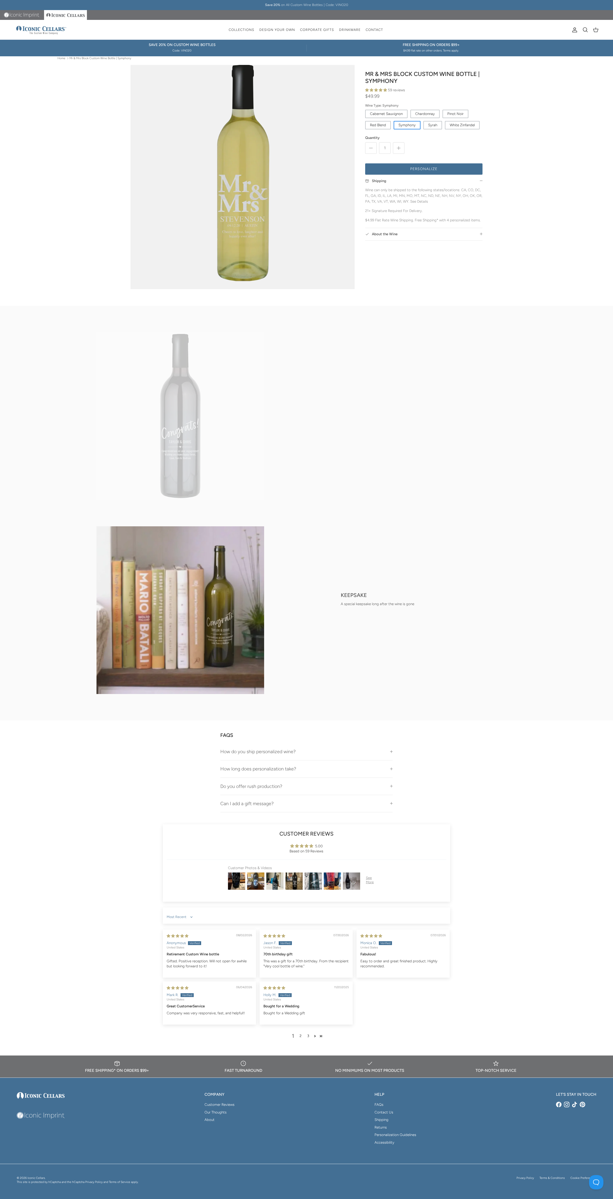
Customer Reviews (219, 1104)
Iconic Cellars (36, 1178)
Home (61, 58)
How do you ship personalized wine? (258, 751)
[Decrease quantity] (371, 148)
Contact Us (384, 1112)
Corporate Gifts (317, 30)
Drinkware (350, 30)
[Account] (574, 30)
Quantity (372, 138)
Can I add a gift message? (247, 803)
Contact (374, 30)
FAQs (379, 1104)
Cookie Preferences (583, 1178)
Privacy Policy (525, 1178)
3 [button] (308, 1036)
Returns (381, 1127)
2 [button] (300, 1036)
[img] (177, 936)
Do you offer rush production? (251, 786)
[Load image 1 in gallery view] (243, 177)
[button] (376, 90)
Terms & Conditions (552, 1178)
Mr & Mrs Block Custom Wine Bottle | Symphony (100, 58)
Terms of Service (119, 1182)
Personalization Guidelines (395, 1135)
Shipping (381, 1120)
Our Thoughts (215, 1112)
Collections (241, 30)
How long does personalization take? (258, 769)
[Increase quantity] (398, 148)
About (209, 1120)
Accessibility (384, 1142)
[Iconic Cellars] (41, 30)
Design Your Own (277, 30)
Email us (331, 5)
